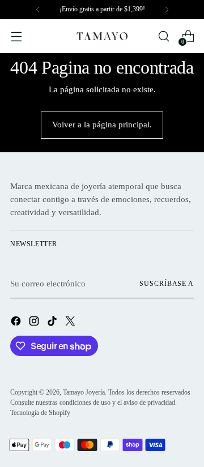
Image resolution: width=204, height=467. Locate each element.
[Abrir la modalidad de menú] (16, 36)
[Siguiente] (166, 9)
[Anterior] (38, 9)
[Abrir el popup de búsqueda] (163, 36)
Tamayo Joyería (84, 392)
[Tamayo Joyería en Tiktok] (53, 322)
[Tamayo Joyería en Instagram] (35, 322)
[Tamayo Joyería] (102, 36)
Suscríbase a (166, 284)
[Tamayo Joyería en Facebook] (17, 322)
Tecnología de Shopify (40, 413)
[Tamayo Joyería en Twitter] (71, 322)
